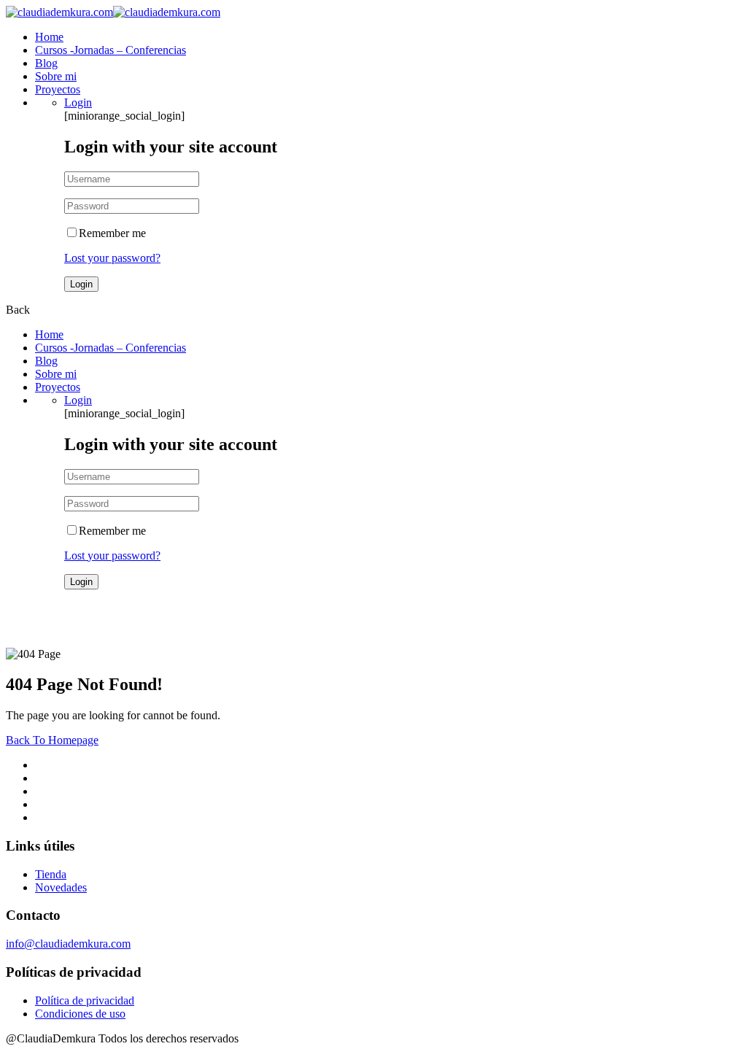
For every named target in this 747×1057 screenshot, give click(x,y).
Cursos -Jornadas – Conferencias (110, 50)
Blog (46, 63)
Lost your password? (112, 258)
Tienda (50, 874)
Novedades (61, 887)
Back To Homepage (52, 740)
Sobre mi (56, 76)
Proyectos (57, 89)
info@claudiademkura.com (68, 943)
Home (49, 37)
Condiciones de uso (80, 1013)
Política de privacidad (84, 1000)
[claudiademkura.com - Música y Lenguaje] (59, 12)
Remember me (112, 233)
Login (78, 102)
